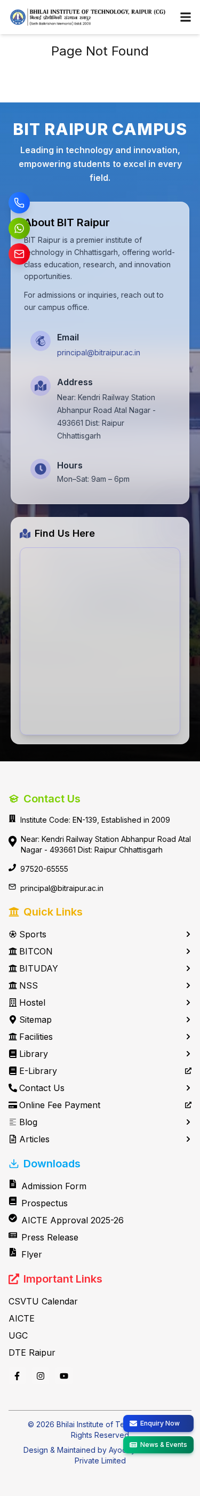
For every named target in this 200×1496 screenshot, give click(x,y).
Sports (32, 934)
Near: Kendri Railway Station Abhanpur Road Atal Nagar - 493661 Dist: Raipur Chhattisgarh (106, 844)
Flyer (31, 1254)
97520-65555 (44, 868)
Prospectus (44, 1203)
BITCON (36, 951)
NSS (28, 985)
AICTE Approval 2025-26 (72, 1220)
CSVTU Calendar (43, 1301)
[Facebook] (17, 1375)
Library (33, 1053)
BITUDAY (38, 968)
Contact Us (42, 1088)
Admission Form (53, 1186)
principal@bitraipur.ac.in (98, 352)
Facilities (36, 1036)
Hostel (32, 1002)
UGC (18, 1335)
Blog (28, 1122)
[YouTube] (64, 1375)
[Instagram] (40, 1375)
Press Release (49, 1237)
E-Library (38, 1070)
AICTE (22, 1318)
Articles (34, 1139)
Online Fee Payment (59, 1105)
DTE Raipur (32, 1352)
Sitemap (35, 1019)
